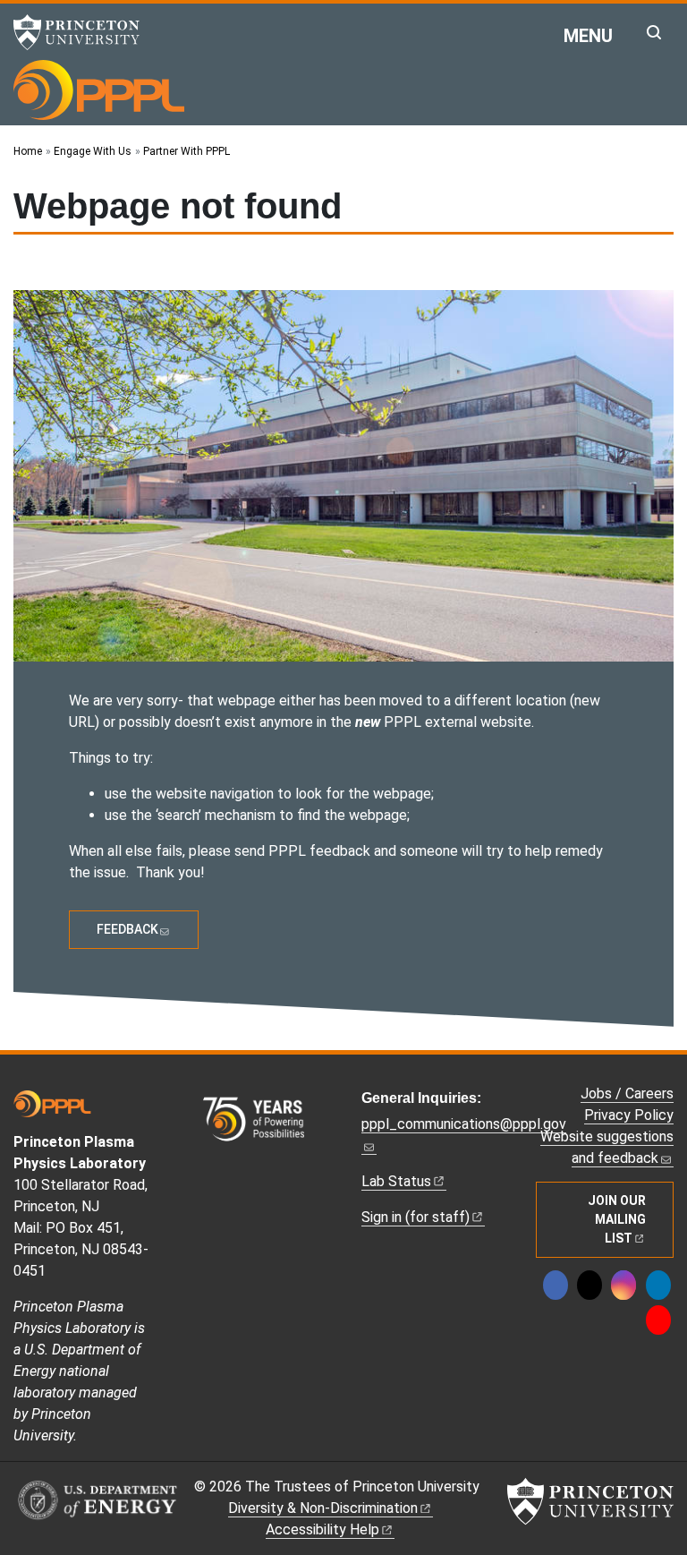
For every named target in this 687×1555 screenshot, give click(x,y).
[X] (589, 1285)
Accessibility (322, 1529)
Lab (396, 1181)
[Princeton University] (85, 32)
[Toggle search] (653, 32)
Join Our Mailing (617, 1219)
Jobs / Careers (627, 1093)
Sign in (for (415, 1217)
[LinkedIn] (658, 1285)
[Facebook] (555, 1285)
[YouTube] (658, 1320)
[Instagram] (623, 1285)
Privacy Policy (629, 1115)
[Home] (98, 89)
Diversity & (323, 1508)
